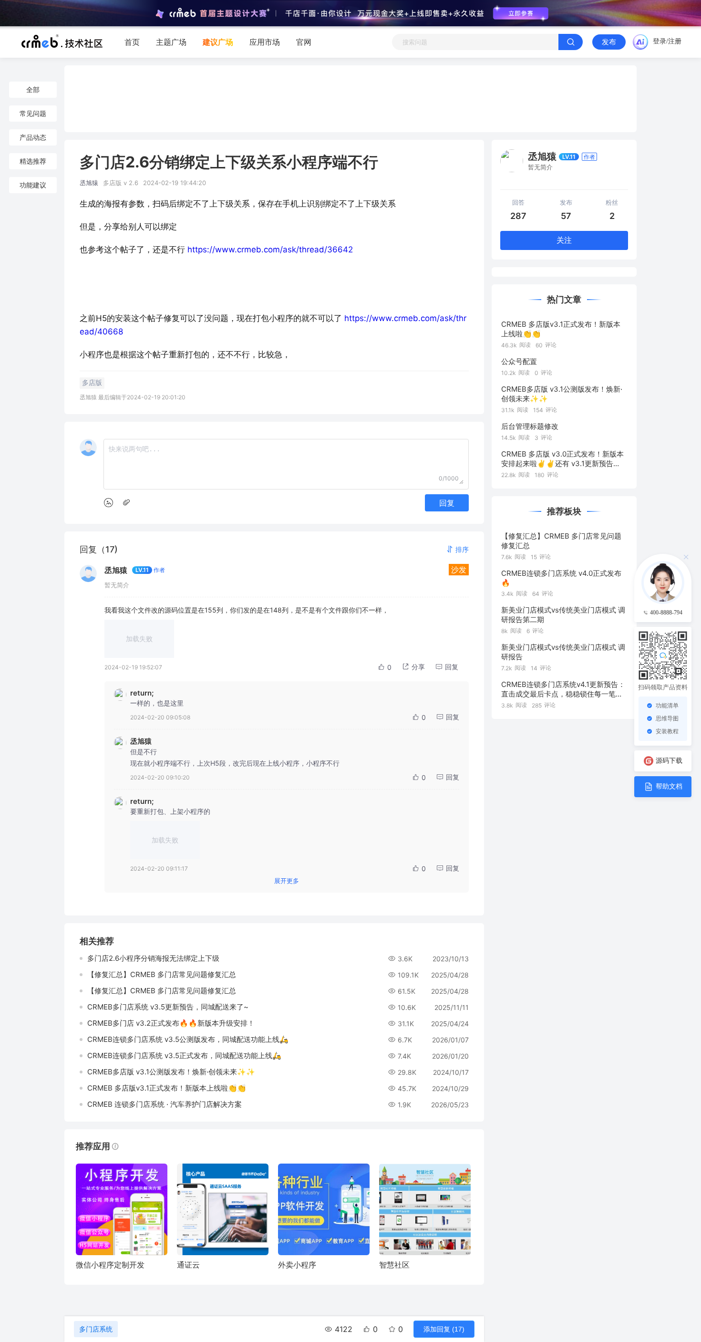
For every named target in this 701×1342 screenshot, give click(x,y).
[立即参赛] (520, 13)
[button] (457, 549)
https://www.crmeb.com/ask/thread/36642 (270, 249)
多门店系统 (96, 1329)
